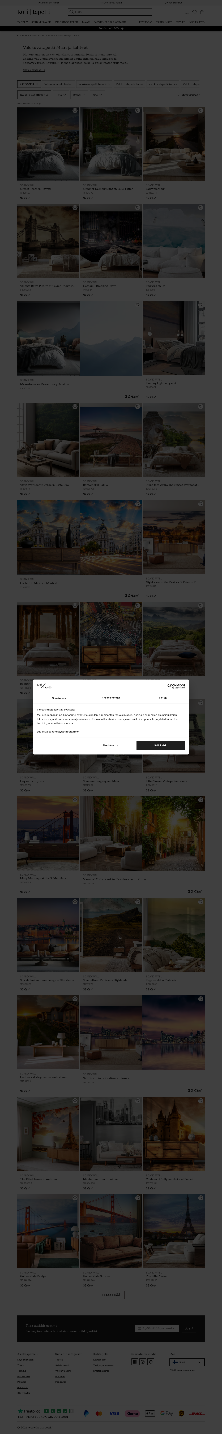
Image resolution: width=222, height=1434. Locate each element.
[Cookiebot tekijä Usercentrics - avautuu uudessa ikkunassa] (170, 686)
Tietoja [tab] (163, 697)
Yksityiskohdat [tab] (111, 697)
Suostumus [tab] (59, 698)
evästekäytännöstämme (64, 731)
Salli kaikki (160, 745)
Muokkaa (108, 745)
